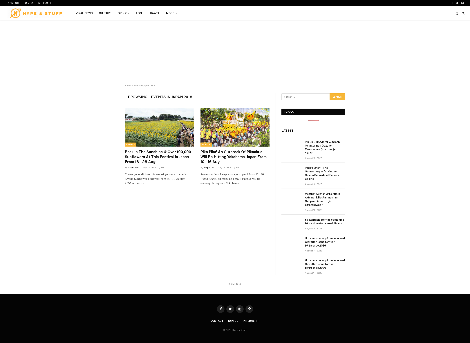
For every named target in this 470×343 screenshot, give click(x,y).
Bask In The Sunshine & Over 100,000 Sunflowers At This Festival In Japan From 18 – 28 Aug (158, 157)
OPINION (123, 13)
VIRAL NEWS (84, 13)
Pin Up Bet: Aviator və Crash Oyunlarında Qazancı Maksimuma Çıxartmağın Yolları (322, 147)
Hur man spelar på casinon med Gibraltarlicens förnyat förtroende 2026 (325, 242)
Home (128, 85)
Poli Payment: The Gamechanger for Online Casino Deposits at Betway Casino (322, 173)
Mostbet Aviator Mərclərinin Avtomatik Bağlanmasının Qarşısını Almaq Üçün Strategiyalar (322, 199)
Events (130, 144)
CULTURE (105, 13)
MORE (170, 13)
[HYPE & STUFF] (36, 13)
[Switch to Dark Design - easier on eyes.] (457, 13)
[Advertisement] (235, 52)
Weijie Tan (133, 167)
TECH (139, 13)
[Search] (462, 13)
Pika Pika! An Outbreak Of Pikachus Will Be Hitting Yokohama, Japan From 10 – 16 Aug (233, 157)
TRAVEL (154, 13)
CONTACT (13, 3)
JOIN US (28, 3)
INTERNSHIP (45, 3)
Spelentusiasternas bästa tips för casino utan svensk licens (324, 221)
